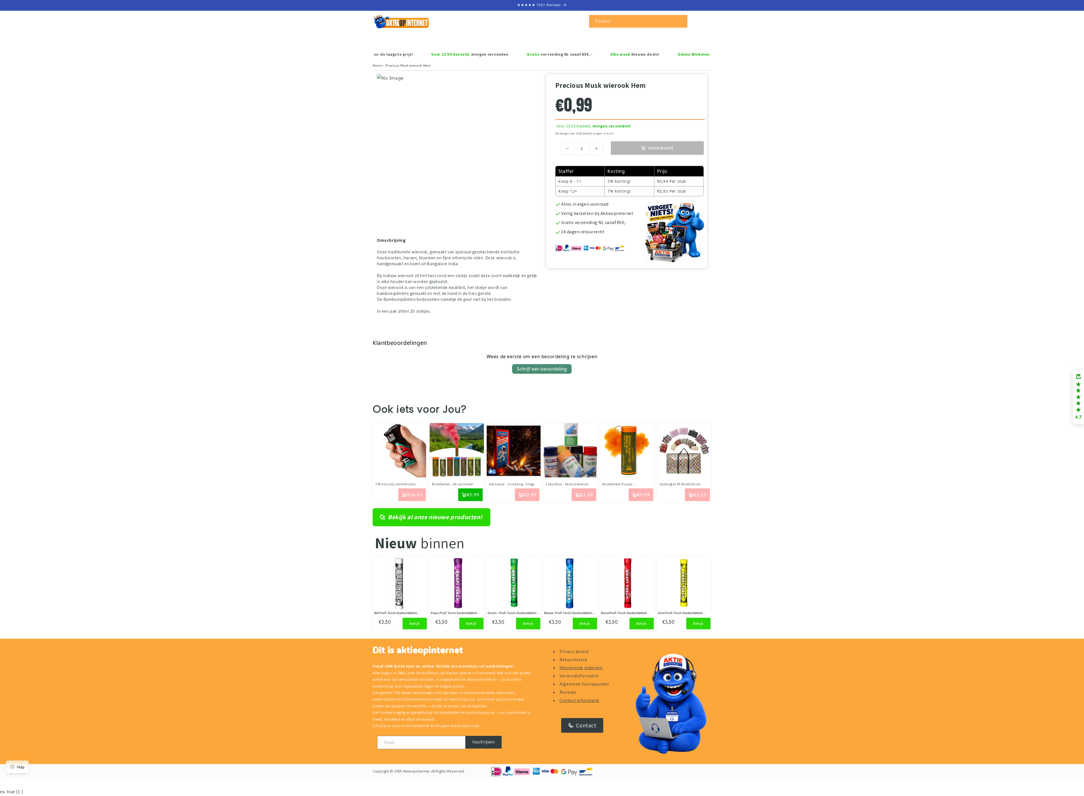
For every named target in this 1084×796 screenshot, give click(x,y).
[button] (397, 39)
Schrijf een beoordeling (542, 369)
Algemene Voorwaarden (584, 684)
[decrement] (567, 149)
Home (377, 65)
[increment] (596, 149)
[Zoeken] (681, 21)
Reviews (568, 692)
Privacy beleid (574, 651)
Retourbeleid (573, 660)
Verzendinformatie (579, 676)
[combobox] (638, 21)
